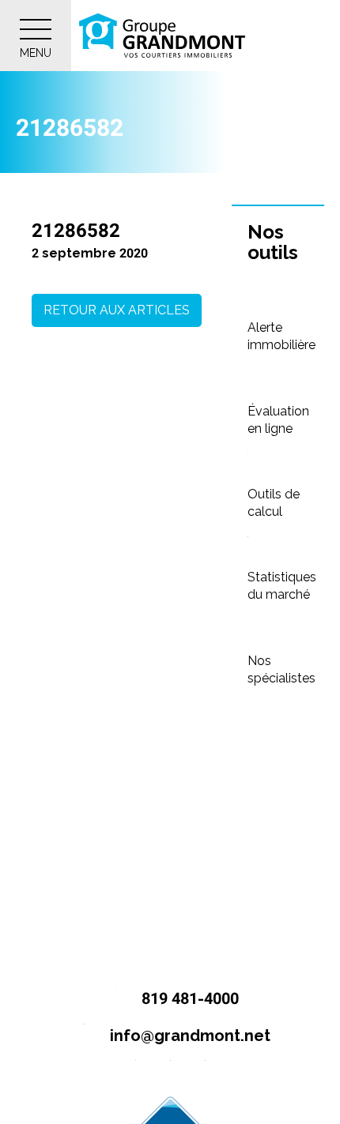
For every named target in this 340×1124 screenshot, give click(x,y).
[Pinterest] (205, 1073)
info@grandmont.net (188, 1035)
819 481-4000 (188, 998)
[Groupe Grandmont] (162, 35)
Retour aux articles (116, 310)
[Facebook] (135, 1073)
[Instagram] (170, 1073)
